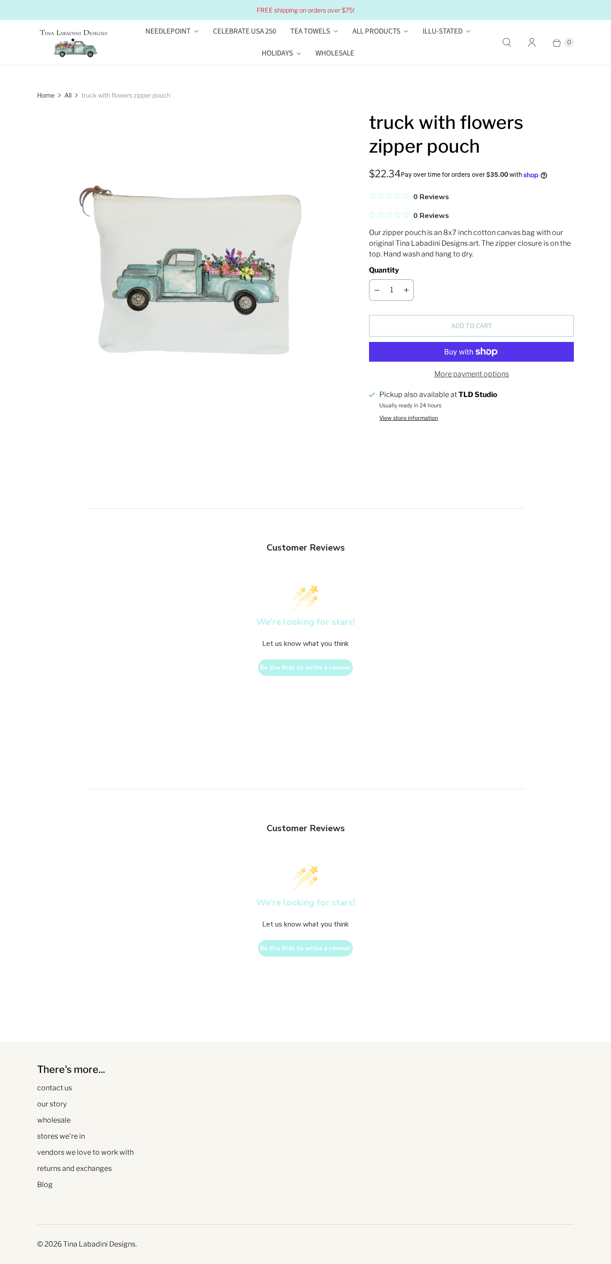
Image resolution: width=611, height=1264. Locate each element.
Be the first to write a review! (305, 667)
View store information (408, 418)
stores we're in (61, 1136)
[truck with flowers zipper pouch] (190, 264)
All (68, 95)
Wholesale (334, 53)
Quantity (384, 270)
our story (52, 1104)
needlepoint (168, 31)
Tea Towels (310, 31)
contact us (54, 1088)
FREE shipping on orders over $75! (305, 10)
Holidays (277, 53)
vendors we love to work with (85, 1152)
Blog (45, 1184)
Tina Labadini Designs (99, 1244)
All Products (376, 31)
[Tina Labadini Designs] (73, 42)
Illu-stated (442, 31)
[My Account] (531, 42)
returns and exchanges (74, 1168)
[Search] (506, 42)
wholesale (54, 1120)
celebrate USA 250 (244, 31)
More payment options (471, 374)
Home (46, 95)
